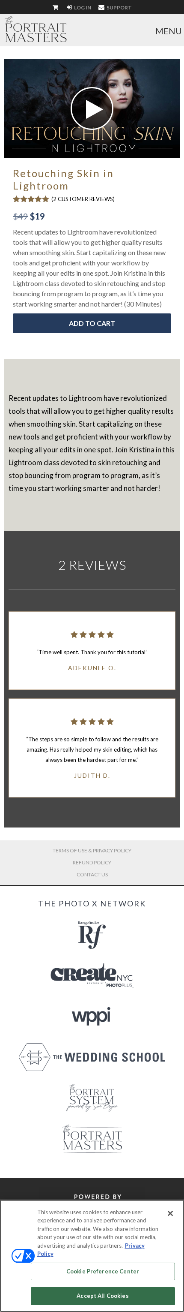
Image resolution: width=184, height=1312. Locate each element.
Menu (168, 31)
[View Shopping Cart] (56, 8)
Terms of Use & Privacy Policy (92, 850)
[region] (92, 1256)
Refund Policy (92, 862)
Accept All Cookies (102, 1295)
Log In (82, 7)
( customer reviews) (83, 199)
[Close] (170, 1213)
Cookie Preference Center (102, 1271)
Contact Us (92, 874)
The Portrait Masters (35, 29)
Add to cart (92, 323)
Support (119, 7)
